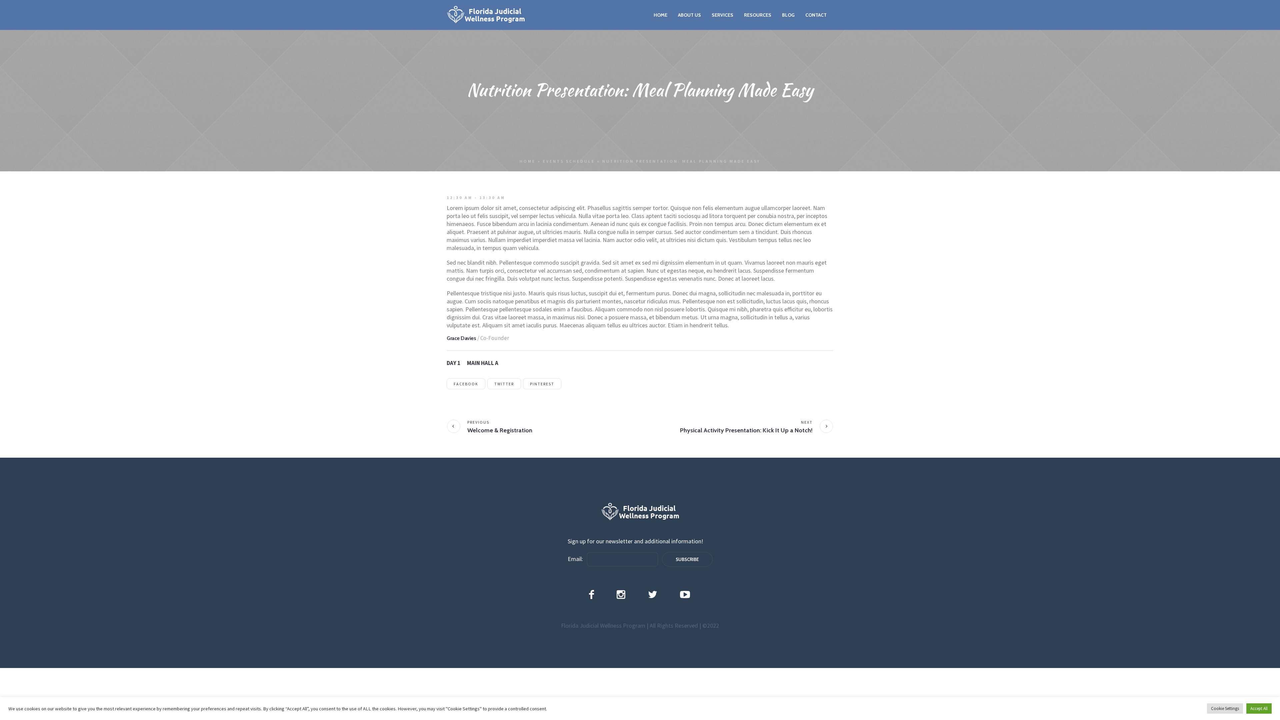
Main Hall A (482, 363)
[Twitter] (652, 594)
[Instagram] (621, 594)
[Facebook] (591, 594)
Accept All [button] (1259, 708)
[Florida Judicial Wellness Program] (640, 512)
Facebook (466, 383)
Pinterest (542, 383)
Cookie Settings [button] (1225, 708)
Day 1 (453, 363)
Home (528, 161)
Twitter (504, 383)
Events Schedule (569, 161)
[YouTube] (685, 594)
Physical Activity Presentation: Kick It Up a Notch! (746, 430)
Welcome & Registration (499, 430)
